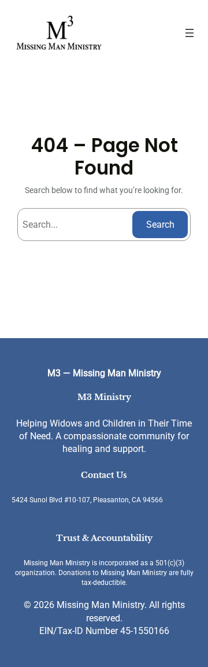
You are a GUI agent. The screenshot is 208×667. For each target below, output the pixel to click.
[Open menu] (189, 33)
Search (160, 224)
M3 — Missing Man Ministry (104, 373)
